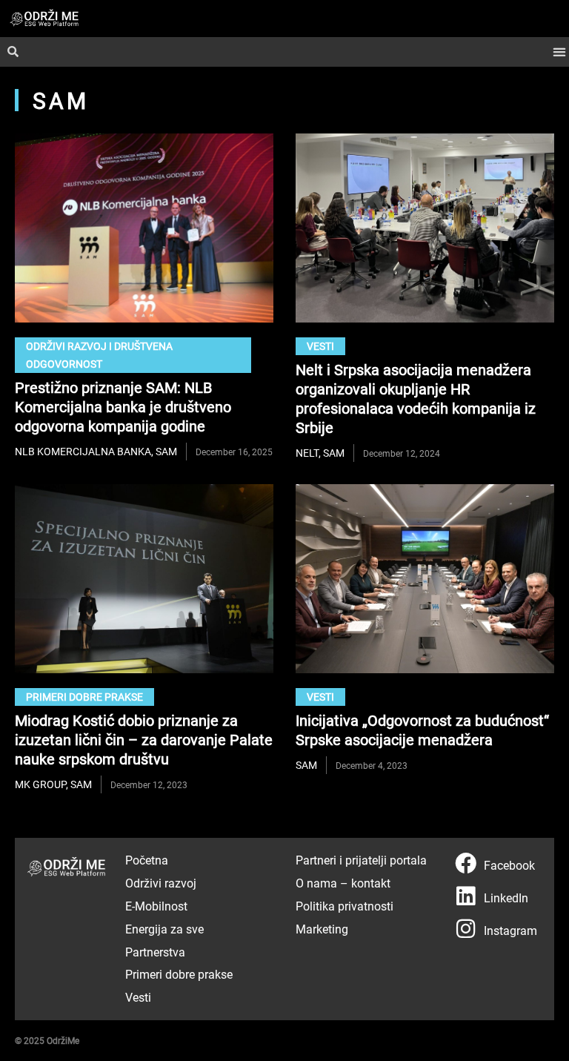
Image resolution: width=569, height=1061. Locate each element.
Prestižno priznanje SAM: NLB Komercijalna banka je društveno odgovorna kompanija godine (123, 406)
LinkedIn (506, 897)
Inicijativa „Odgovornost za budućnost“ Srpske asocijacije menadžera (422, 729)
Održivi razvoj (160, 882)
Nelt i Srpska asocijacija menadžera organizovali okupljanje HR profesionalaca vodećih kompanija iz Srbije (416, 398)
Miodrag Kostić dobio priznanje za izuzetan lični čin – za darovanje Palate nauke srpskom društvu (144, 739)
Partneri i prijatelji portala (361, 859)
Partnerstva (155, 951)
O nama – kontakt (343, 882)
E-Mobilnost (156, 905)
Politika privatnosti (344, 905)
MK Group (40, 784)
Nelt (307, 453)
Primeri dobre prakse (84, 697)
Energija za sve (164, 928)
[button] (559, 52)
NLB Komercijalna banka (83, 451)
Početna (146, 859)
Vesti (320, 346)
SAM (166, 451)
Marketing (322, 928)
